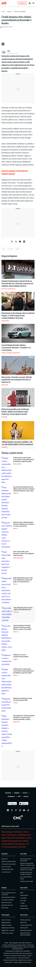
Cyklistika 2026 (24, 908)
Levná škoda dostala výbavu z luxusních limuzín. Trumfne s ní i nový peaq (16, 347)
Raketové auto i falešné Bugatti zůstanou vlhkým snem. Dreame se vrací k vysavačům (23, 524)
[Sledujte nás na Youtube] (24, 810)
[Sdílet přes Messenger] (20, 241)
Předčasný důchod (25, 920)
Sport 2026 (23, 888)
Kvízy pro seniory (6, 867)
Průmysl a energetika (20, 11)
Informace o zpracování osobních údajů (14, 955)
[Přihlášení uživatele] (30, 3)
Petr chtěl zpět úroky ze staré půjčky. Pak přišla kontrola (23, 608)
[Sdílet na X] (15, 241)
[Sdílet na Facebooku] (11, 241)
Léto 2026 (23, 854)
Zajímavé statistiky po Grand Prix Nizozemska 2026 (22, 699)
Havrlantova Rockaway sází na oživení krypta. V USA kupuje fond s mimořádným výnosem (18, 315)
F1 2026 (22, 903)
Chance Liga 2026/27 (10, 847)
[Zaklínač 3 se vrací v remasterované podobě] (6, 660)
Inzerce (25, 793)
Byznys (9, 11)
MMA (21, 893)
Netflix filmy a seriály (7, 933)
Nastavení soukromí (11, 958)
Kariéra (26, 796)
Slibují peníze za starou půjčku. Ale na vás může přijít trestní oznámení (17, 443)
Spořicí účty (23, 922)
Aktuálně (4, 854)
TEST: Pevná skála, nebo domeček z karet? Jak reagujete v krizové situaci (23, 553)
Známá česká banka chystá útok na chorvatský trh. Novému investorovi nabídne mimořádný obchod (17, 283)
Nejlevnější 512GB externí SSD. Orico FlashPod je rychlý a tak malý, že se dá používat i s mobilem (23, 580)
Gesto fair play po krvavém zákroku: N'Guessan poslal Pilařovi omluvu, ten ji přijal (22, 627)
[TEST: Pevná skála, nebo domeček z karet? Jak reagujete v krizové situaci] (6, 563)
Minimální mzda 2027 (26, 930)
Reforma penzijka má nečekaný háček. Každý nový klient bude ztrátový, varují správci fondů (15, 411)
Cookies (29, 955)
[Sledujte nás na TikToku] (28, 810)
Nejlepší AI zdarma (6, 925)
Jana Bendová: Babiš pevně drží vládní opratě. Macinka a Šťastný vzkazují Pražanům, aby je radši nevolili (23, 489)
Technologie (5, 915)
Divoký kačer (4, 908)
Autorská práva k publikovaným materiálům (17, 951)
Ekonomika (24, 915)
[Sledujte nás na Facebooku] (15, 810)
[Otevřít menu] (33, 3)
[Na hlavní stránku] (3, 3)
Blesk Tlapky (18, 832)
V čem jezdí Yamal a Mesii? (8, 864)
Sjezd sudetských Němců (8, 897)
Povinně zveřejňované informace (22, 962)
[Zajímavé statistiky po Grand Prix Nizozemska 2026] (6, 704)
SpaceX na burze (6, 920)
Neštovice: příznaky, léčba (8, 861)
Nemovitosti (11, 838)
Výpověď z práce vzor (7, 905)
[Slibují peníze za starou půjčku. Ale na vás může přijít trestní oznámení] (18, 430)
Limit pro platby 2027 (26, 925)
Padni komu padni (6, 902)
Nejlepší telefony (6, 922)
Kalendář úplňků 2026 (7, 869)
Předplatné (11, 796)
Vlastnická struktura (23, 958)
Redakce (16, 793)
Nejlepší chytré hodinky (7, 928)
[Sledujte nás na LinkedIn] (7, 810)
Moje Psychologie (7, 832)
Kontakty (8, 793)
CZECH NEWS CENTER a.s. (25, 943)
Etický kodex (8, 962)
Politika (4, 888)
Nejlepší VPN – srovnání (7, 930)
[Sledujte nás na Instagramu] (20, 810)
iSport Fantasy (12, 835)
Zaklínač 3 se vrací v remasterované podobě (20, 655)
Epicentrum (4, 859)
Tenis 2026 (23, 900)
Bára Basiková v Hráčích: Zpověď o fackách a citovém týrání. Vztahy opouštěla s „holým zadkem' (23, 717)
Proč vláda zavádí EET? (7, 900)
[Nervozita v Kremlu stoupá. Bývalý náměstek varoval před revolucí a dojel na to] (18, 365)
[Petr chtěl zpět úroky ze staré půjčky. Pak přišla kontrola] (7, 614)
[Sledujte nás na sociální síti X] (11, 810)
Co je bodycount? (6, 872)
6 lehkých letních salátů (26, 881)
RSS (19, 796)
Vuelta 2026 (22, 847)
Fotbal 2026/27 (24, 895)
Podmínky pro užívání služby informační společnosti (17, 953)
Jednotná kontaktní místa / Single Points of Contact (17, 960)
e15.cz (3, 11)
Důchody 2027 (24, 928)
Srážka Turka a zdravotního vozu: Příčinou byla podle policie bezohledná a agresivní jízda (23, 459)
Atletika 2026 (23, 906)
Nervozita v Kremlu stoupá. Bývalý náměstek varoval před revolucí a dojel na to (16, 379)
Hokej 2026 (23, 898)
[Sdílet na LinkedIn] (24, 241)
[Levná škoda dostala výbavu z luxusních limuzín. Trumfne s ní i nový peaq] (18, 333)
